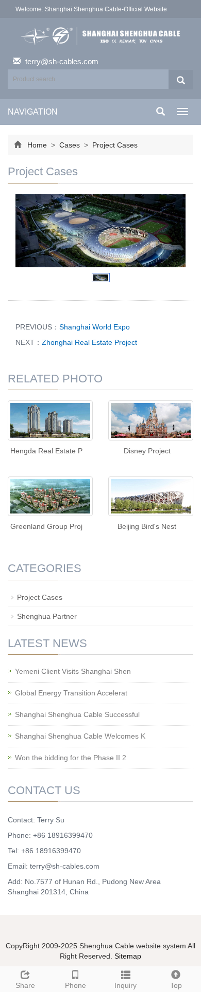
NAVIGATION (33, 111)
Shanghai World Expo (94, 327)
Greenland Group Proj (46, 526)
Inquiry (125, 985)
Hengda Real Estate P (46, 451)
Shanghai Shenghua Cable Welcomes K (80, 736)
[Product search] (181, 79)
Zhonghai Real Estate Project (89, 342)
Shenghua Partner (47, 616)
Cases (69, 145)
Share (25, 985)
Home (37, 145)
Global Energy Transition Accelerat (71, 693)
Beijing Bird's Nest (147, 526)
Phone (75, 985)
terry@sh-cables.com (61, 61)
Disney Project (147, 451)
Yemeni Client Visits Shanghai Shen (73, 671)
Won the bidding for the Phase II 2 (70, 758)
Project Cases (114, 145)
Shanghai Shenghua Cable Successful (77, 714)
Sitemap (127, 956)
